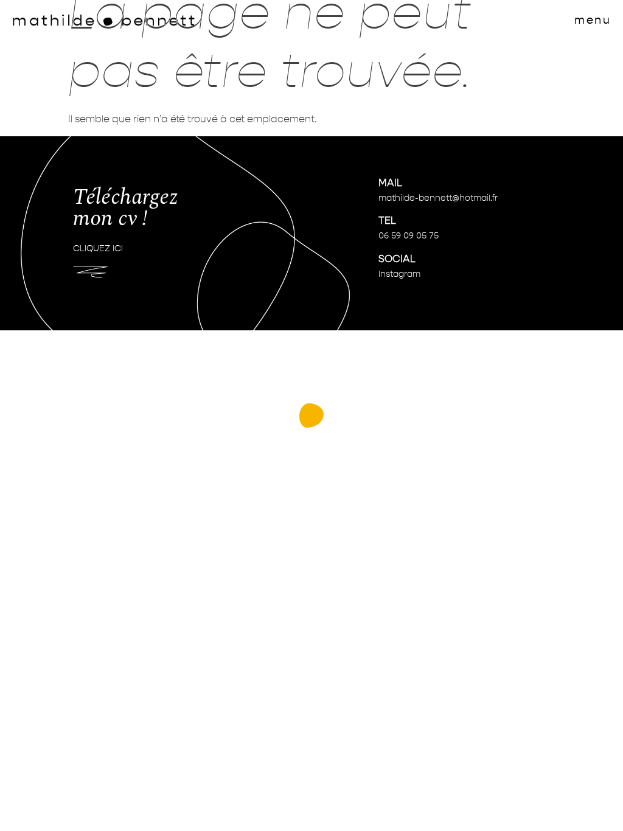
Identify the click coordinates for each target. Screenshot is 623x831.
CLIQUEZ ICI (98, 249)
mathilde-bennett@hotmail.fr (438, 198)
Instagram (399, 274)
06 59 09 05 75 (408, 236)
